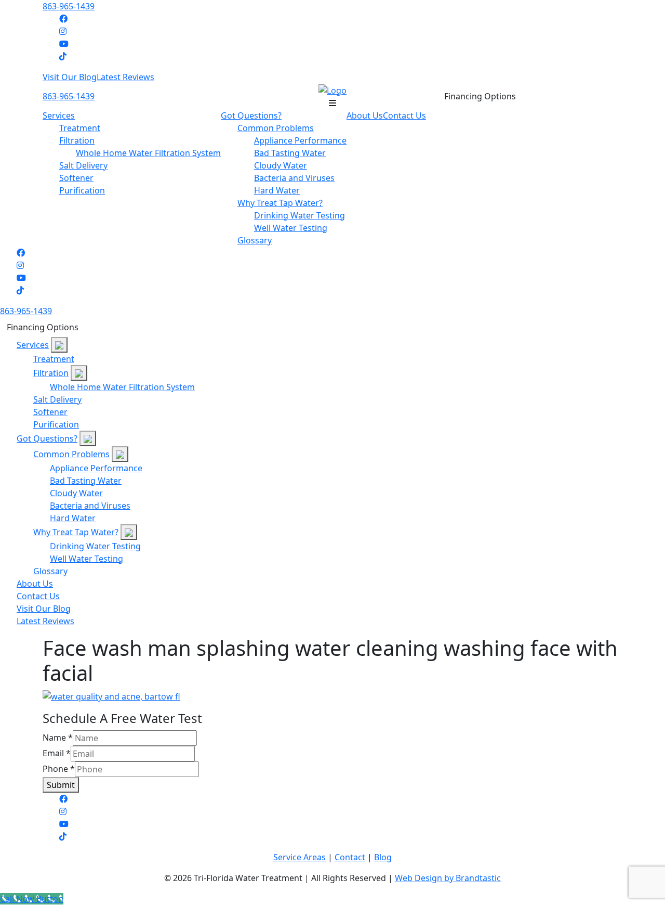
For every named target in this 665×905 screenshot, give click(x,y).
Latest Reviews (125, 77)
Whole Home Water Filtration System (148, 153)
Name (58, 737)
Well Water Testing (290, 228)
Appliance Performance (300, 140)
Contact (350, 857)
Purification (82, 190)
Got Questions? (251, 115)
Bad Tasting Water (290, 153)
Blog (383, 857)
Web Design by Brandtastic (448, 878)
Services (59, 115)
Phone (59, 768)
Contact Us (404, 115)
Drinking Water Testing (299, 215)
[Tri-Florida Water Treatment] (332, 89)
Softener (76, 178)
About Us (365, 115)
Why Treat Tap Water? (280, 203)
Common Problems (275, 128)
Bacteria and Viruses (294, 178)
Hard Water (277, 190)
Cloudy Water (280, 165)
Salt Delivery (83, 165)
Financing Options (480, 96)
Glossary (254, 240)
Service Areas (299, 857)
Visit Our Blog (70, 77)
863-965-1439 (69, 6)
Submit (61, 785)
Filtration (77, 140)
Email (57, 753)
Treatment (79, 128)
